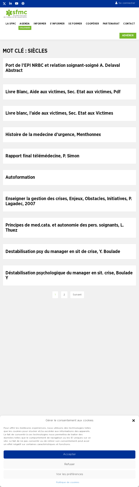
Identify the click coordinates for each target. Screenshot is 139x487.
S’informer (57, 23)
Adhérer (128, 35)
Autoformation (20, 177)
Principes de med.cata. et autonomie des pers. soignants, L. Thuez (64, 228)
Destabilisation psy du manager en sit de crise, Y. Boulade (62, 251)
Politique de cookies (67, 482)
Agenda (25, 23)
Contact (129, 23)
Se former (75, 23)
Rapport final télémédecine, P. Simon (42, 156)
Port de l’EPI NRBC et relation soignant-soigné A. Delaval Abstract (62, 68)
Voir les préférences (69, 474)
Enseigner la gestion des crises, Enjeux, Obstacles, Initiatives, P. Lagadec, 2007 (68, 201)
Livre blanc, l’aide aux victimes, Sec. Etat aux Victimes (59, 113)
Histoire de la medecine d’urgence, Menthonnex (53, 134)
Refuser (69, 464)
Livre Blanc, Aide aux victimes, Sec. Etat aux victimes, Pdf (63, 92)
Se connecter (127, 3)
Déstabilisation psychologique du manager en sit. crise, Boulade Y (69, 275)
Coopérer (92, 23)
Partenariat (111, 23)
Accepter (69, 454)
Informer (40, 23)
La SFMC (11, 23)
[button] (133, 420)
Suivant (77, 294)
